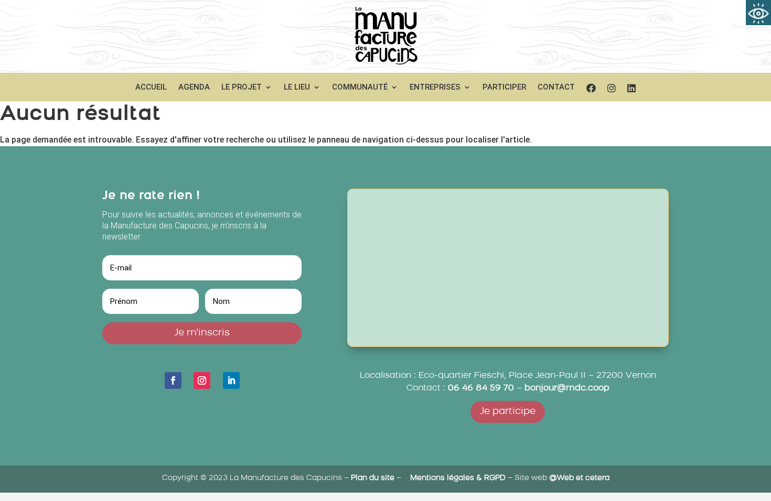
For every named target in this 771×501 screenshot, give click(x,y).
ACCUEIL (151, 87)
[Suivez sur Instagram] (202, 380)
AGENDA (194, 87)
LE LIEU (297, 87)
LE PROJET (241, 87)
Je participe (508, 412)
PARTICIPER (504, 87)
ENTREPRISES (435, 87)
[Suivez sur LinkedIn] (231, 380)
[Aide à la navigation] (758, 12)
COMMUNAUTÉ (360, 87)
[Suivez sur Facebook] (173, 380)
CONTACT (556, 87)
